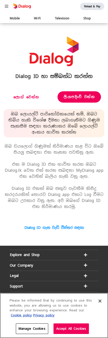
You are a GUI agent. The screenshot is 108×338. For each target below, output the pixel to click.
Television (62, 18)
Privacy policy (44, 315)
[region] (54, 315)
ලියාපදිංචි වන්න (79, 97)
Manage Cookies (32, 328)
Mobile (15, 18)
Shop (87, 18)
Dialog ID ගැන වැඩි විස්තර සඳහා (54, 227)
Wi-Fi (37, 18)
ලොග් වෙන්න (26, 97)
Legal (14, 275)
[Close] (99, 301)
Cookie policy (21, 315)
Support (16, 286)
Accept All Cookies (71, 328)
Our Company (21, 265)
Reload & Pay (92, 6)
